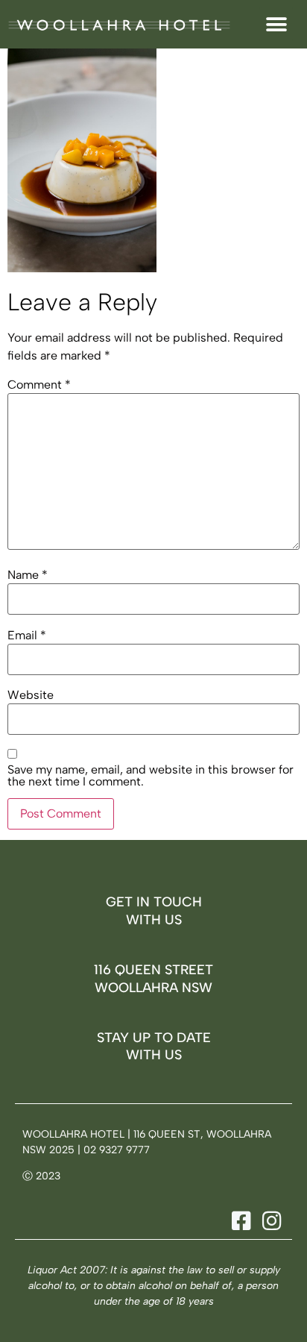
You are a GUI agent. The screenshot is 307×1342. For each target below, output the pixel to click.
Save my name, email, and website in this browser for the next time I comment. (150, 776)
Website (30, 695)
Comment (39, 385)
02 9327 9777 (116, 1150)
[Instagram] (269, 1221)
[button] (276, 24)
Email (26, 636)
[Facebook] (239, 1221)
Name (27, 575)
